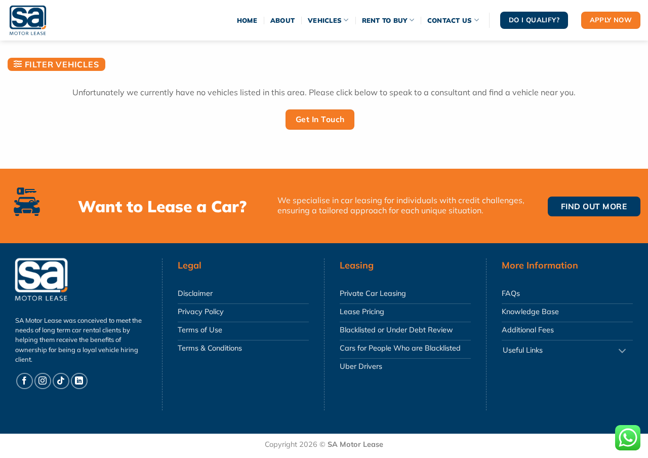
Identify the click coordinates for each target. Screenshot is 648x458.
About (282, 20)
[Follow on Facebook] (24, 381)
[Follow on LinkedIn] (79, 381)
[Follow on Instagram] (42, 381)
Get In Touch (320, 119)
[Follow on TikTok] (61, 381)
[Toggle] (622, 351)
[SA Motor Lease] (38, 20)
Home (247, 20)
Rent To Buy (385, 20)
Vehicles (325, 20)
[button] (56, 64)
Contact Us (449, 20)
